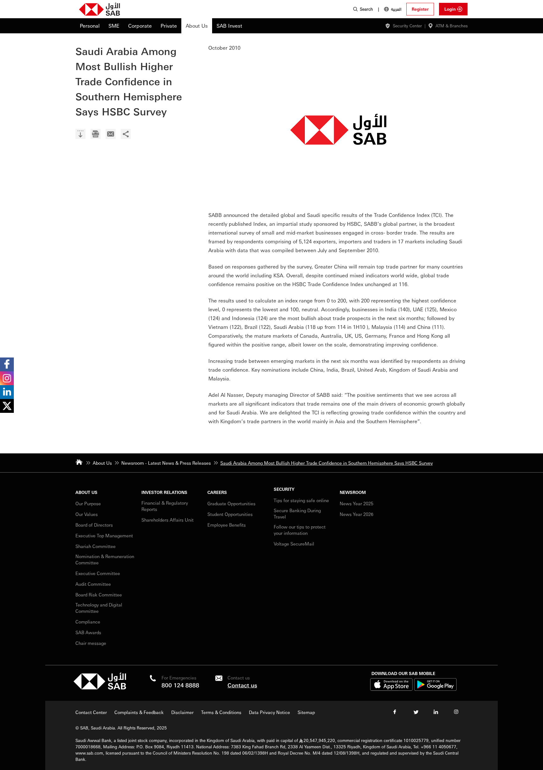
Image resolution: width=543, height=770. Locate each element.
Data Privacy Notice (269, 712)
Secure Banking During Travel (297, 513)
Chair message (90, 643)
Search (366, 9)
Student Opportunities (230, 514)
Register (420, 9)
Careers (217, 492)
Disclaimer (182, 712)
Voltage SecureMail (294, 543)
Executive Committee (97, 573)
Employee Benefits (226, 525)
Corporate (140, 25)
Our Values (86, 514)
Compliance (87, 621)
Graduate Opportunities (231, 503)
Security (284, 489)
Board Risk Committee (98, 594)
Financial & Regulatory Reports (164, 506)
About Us (197, 25)
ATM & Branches (452, 25)
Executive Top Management (104, 535)
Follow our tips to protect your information (300, 530)
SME (113, 25)
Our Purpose (88, 503)
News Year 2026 (356, 514)
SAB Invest (229, 25)
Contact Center (91, 712)
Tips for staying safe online (301, 500)
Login (450, 9)
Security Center (407, 25)
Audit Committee (93, 584)
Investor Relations (164, 492)
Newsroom (353, 492)
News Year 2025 (356, 503)
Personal (90, 25)
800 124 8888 (180, 685)
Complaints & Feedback (139, 712)
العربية (396, 9)
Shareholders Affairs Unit (167, 520)
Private (169, 25)
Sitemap (306, 712)
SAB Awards (88, 632)
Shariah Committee (95, 546)
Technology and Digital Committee (98, 608)
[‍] (80, 135)
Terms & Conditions (221, 712)
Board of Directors (94, 525)
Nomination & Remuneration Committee (104, 559)
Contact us (242, 685)
